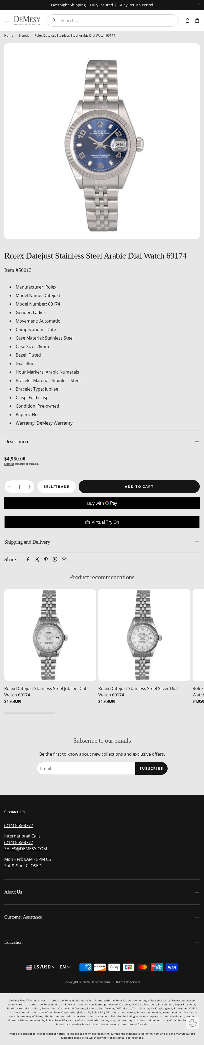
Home (8, 35)
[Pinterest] (46, 559)
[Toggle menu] (7, 20)
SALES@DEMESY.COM (25, 849)
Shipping (9, 463)
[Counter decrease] (9, 487)
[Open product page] (50, 635)
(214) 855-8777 (18, 825)
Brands (24, 35)
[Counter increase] (29, 487)
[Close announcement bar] (199, 4)
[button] (112, 20)
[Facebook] (28, 559)
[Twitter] (37, 559)
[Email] (64, 559)
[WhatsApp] (55, 559)
